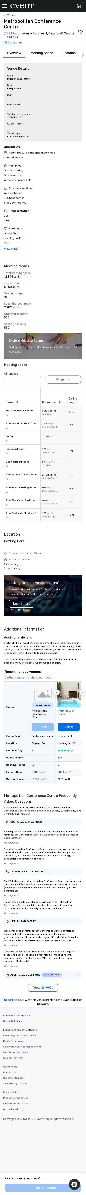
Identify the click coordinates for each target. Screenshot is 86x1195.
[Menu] (4, 6)
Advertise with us (13, 1109)
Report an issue (14, 1000)
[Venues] (79, 6)
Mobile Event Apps (13, 1041)
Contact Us (9, 1072)
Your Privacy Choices (15, 1083)
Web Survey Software (15, 1052)
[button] (37, 379)
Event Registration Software (19, 1035)
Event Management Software (20, 1029)
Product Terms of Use (15, 1098)
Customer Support (13, 1078)
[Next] (82, 54)
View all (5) (11, 249)
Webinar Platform (13, 1057)
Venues (11, 15)
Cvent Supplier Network (16, 1015)
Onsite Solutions (12, 1021)
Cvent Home (10, 1066)
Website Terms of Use (15, 1103)
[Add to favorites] (80, 32)
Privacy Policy (11, 1092)
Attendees (11, 374)
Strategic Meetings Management (22, 1046)
